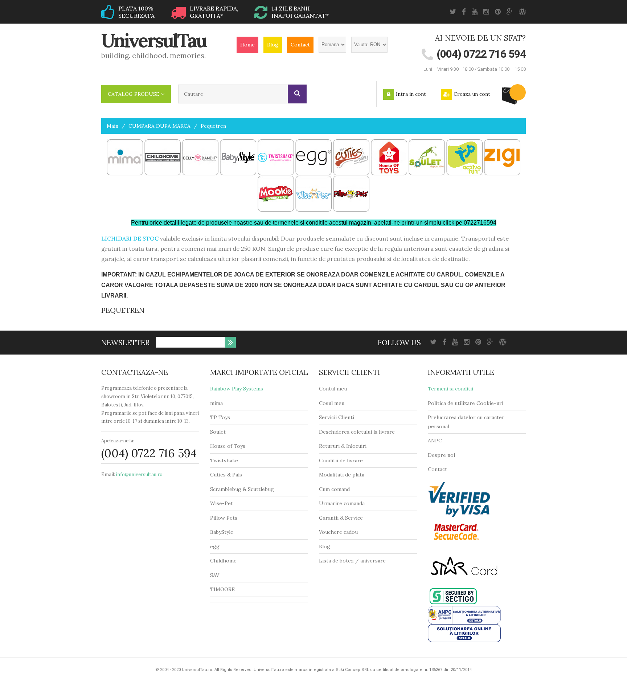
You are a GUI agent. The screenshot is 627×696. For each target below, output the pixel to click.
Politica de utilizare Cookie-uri (465, 403)
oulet (219, 432)
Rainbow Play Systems (236, 388)
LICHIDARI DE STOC (130, 238)
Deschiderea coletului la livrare (357, 432)
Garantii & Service (341, 518)
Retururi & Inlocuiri (342, 446)
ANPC (435, 440)
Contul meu (333, 388)
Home (247, 44)
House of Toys (227, 446)
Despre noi (441, 455)
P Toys (222, 417)
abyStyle (223, 532)
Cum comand (334, 489)
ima (218, 403)
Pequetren (213, 126)
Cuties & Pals (226, 474)
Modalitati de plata (341, 474)
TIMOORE (222, 589)
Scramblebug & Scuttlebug (242, 489)
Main (112, 126)
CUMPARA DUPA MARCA (159, 126)
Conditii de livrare (341, 460)
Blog (272, 44)
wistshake (226, 460)
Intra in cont (411, 94)
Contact (300, 44)
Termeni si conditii (450, 388)
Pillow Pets (223, 518)
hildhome (225, 560)
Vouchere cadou (338, 532)
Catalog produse (133, 94)
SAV (214, 575)
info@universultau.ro (139, 474)
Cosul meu (331, 403)
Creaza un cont (472, 94)
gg (216, 546)
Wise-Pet (221, 503)
